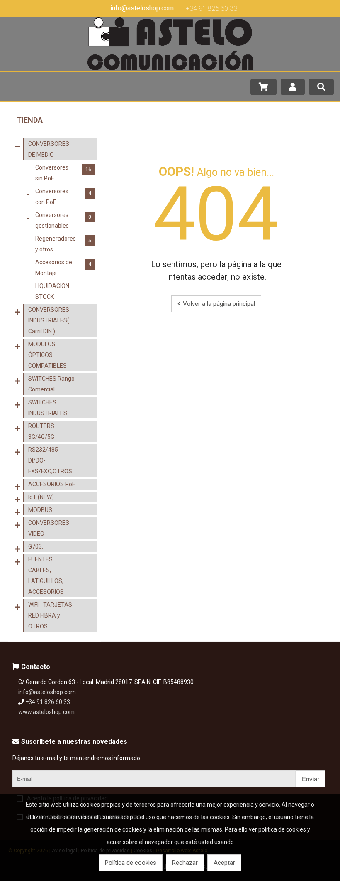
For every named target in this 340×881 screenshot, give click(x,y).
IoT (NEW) (41, 497)
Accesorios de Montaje (63, 267)
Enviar (310, 779)
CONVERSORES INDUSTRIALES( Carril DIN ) (48, 320)
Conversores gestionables (63, 220)
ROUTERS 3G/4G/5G (41, 431)
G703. (35, 546)
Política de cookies (130, 862)
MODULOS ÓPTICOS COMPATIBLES (47, 355)
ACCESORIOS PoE (51, 484)
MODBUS (40, 510)
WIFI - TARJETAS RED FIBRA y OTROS (50, 615)
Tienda (30, 120)
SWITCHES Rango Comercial (51, 384)
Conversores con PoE (63, 196)
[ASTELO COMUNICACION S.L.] (170, 68)
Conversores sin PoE (63, 173)
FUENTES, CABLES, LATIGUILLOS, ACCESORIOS (46, 575)
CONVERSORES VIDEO (48, 528)
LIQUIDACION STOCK (63, 291)
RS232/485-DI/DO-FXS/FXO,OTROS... (52, 460)
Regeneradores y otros (63, 244)
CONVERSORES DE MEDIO (48, 149)
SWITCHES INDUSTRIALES (47, 407)
